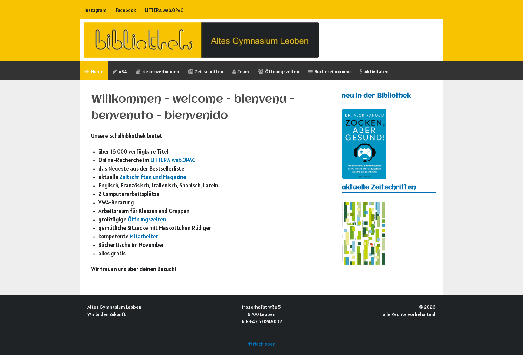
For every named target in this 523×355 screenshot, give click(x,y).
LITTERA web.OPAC (172, 160)
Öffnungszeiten (147, 219)
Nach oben (263, 344)
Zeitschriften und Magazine (153, 177)
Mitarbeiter (144, 236)
